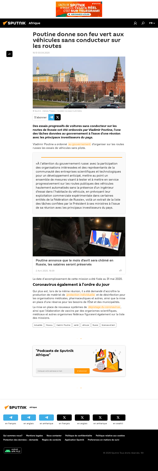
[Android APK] (12, 450)
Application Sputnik (74, 439)
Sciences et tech (108, 325)
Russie (95, 325)
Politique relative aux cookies (110, 435)
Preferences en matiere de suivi (103, 439)
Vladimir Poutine (63, 325)
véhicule (85, 325)
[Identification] (135, 23)
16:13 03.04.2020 (41, 52)
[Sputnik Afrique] (15, 25)
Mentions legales (34, 435)
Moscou (49, 325)
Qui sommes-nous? (12, 435)
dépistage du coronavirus (104, 307)
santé (76, 325)
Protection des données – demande (20, 439)
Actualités (38, 325)
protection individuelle (81, 294)
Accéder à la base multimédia (69, 111)
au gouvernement (79, 144)
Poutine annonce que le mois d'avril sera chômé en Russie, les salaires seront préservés (74, 262)
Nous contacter (54, 435)
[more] (120, 270)
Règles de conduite (51, 439)
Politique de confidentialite (78, 435)
